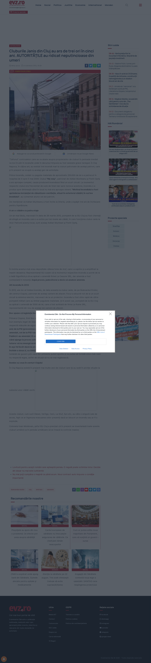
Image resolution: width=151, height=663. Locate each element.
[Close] (111, 314)
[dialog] (75, 331)
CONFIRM (61, 341)
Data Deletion (63, 348)
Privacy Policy (87, 348)
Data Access (75, 348)
